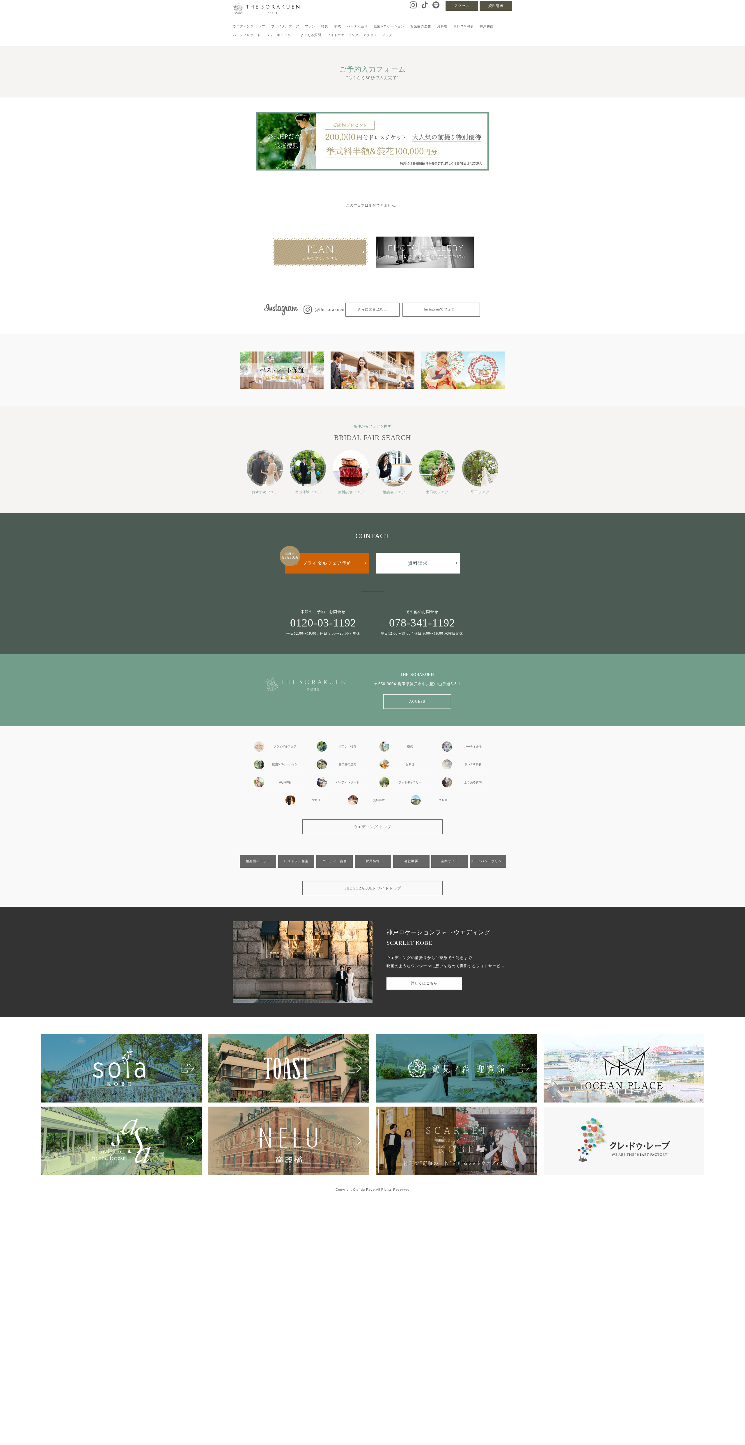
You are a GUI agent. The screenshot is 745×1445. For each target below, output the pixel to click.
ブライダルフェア (285, 26)
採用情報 (373, 861)
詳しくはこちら (424, 983)
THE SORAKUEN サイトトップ (372, 888)
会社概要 (411, 861)
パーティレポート (247, 35)
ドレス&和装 (463, 26)
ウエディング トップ (249, 26)
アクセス (461, 6)
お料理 (442, 26)
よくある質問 (310, 35)
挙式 (337, 26)
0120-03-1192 (323, 623)
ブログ (387, 35)
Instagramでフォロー (441, 309)
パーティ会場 (357, 26)
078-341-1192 (422, 623)
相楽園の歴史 (420, 26)
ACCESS (417, 701)
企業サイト (449, 861)
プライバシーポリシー (487, 861)
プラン (310, 26)
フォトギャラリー (281, 35)
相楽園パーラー (258, 861)
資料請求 (495, 6)
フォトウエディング (343, 35)
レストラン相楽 (296, 861)
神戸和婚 (487, 26)
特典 (324, 26)
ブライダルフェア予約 (327, 563)
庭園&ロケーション (389, 26)
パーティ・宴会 (334, 861)
